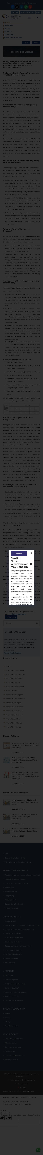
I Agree (19, 553)
